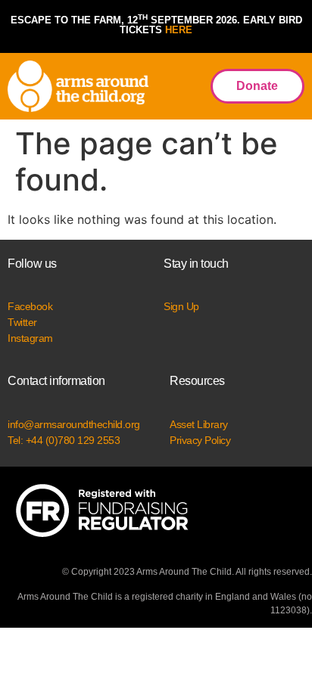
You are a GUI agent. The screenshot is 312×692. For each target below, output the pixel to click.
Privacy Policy (200, 440)
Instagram (30, 338)
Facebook (30, 306)
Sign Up (181, 306)
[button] (178, 86)
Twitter (22, 322)
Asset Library (199, 424)
